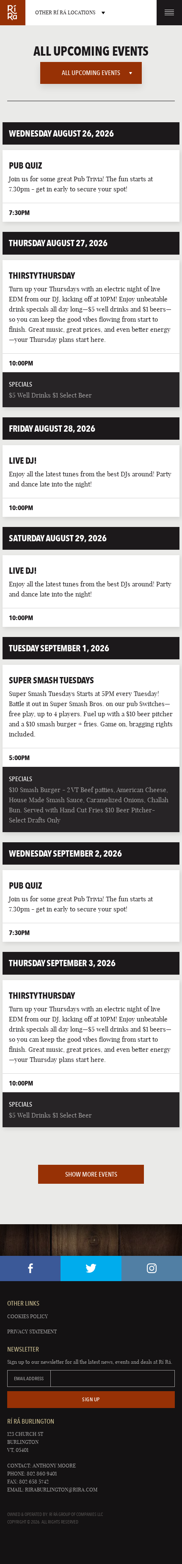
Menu (169, 12)
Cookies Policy (27, 1316)
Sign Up (91, 1399)
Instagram (151, 1268)
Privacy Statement (32, 1331)
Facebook (30, 1268)
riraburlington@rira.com (61, 1489)
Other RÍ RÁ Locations (65, 12)
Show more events (91, 1174)
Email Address (29, 1378)
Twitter (91, 1268)
